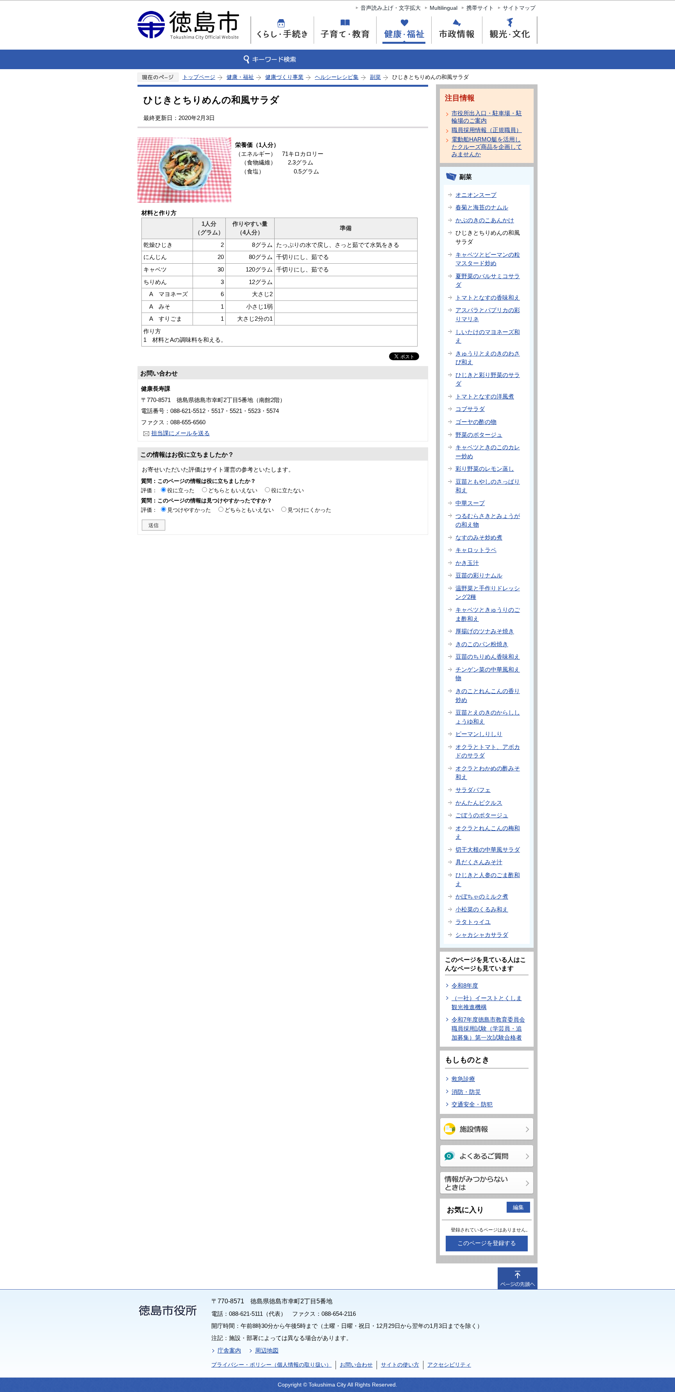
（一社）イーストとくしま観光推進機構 (487, 1002)
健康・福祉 (240, 77)
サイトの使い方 (400, 1365)
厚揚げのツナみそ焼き (484, 631)
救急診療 (463, 1079)
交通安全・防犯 (472, 1104)
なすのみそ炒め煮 (478, 537)
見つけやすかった (189, 510)
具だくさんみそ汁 (478, 862)
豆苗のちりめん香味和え (487, 656)
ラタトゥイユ (473, 921)
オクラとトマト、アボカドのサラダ (487, 751)
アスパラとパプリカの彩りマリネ (487, 314)
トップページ (198, 77)
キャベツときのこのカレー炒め (487, 451)
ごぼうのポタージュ (481, 815)
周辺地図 (267, 1350)
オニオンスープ (475, 194)
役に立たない (287, 490)
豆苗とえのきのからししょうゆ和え (487, 717)
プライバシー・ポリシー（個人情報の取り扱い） (271, 1365)
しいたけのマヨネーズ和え (487, 336)
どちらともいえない (232, 490)
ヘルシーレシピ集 (337, 77)
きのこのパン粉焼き (481, 644)
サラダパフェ (473, 789)
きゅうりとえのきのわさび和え (487, 358)
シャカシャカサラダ (481, 934)
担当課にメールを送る (180, 433)
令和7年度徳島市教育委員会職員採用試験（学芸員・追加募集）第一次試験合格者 (488, 1028)
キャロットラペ (475, 550)
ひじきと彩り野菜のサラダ (487, 379)
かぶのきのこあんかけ (484, 220)
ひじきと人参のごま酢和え (487, 879)
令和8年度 (465, 985)
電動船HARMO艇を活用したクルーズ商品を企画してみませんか (487, 146)
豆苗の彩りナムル (478, 575)
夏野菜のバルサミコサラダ (487, 280)
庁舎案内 (229, 1350)
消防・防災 (466, 1091)
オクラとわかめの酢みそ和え (487, 773)
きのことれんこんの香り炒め (487, 695)
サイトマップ (519, 8)
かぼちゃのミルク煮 (481, 896)
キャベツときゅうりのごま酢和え (487, 614)
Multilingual (443, 8)
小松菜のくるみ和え (481, 909)
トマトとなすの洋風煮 (484, 396)
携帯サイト (480, 8)
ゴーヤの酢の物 (475, 421)
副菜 (375, 77)
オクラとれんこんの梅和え (487, 832)
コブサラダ (470, 409)
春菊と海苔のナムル (481, 207)
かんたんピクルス (478, 802)
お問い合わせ (356, 1365)
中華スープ (470, 503)
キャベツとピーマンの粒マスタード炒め (487, 259)
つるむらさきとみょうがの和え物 (487, 520)
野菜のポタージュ (478, 434)
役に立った (181, 490)
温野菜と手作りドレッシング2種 (487, 592)
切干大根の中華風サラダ (487, 849)
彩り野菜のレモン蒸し (484, 468)
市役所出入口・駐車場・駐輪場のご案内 (487, 117)
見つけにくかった (309, 510)
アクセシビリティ (449, 1365)
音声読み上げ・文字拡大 (391, 8)
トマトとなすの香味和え (487, 297)
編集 (518, 1207)
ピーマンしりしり (478, 734)
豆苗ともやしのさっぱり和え (487, 486)
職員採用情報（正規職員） (487, 130)
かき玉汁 (467, 562)
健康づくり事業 (284, 77)
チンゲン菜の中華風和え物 (487, 674)
